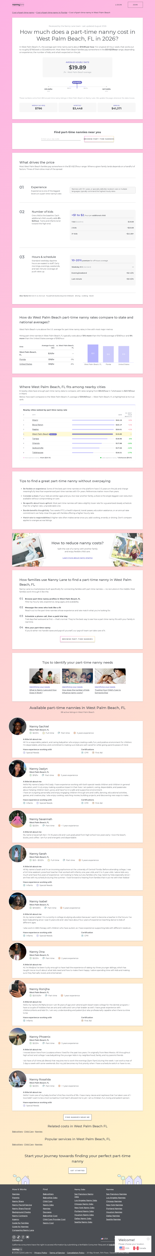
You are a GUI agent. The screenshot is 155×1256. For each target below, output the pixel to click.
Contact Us (17, 1240)
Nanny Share (18, 1201)
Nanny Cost (48, 1223)
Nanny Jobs (48, 1205)
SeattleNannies (113, 1219)
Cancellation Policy (75, 1253)
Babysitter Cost (50, 1216)
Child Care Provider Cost (54, 1219)
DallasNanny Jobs (82, 1218)
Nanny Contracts (20, 1216)
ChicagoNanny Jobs (83, 1204)
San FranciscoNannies (116, 1194)
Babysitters (17, 1132)
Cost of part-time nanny (23, 13)
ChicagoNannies (114, 1201)
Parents (15, 1198)
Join (135, 5)
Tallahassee (37, 453)
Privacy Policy (40, 1253)
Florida (22, 359)
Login (118, 5)
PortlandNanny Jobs (84, 1211)
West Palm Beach (40, 434)
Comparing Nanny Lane (23, 1230)
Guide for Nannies (20, 1227)
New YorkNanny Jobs (84, 1208)
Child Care (29, 1132)
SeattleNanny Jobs (83, 1222)
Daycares (47, 1212)
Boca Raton (37, 425)
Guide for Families (20, 1223)
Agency (15, 1219)
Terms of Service (57, 1253)
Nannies (38, 1132)
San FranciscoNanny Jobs (83, 1195)
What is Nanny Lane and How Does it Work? (43, 691)
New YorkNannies (114, 1205)
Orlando (36, 443)
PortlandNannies (114, 1209)
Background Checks (21, 1212)
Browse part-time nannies (99, 139)
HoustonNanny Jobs (84, 1215)
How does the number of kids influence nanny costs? (75, 691)
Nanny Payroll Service (22, 1205)
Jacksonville (37, 448)
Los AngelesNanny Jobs (85, 1200)
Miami (35, 420)
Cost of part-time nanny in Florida (51, 13)
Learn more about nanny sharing (77, 558)
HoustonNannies (114, 1212)
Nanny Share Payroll (21, 1209)
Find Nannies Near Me (77, 1117)
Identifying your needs (39, 687)
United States (25, 364)
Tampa (35, 439)
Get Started (77, 1171)
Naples (35, 429)
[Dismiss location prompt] (148, 1239)
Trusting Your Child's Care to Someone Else (108, 691)
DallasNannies (113, 1216)
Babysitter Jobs (50, 1198)
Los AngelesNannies (115, 1198)
